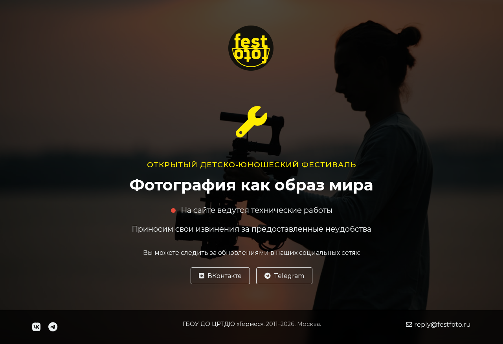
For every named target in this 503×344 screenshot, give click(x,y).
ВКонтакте (224, 276)
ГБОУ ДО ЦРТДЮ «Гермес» (222, 324)
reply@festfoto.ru (442, 324)
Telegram (289, 276)
